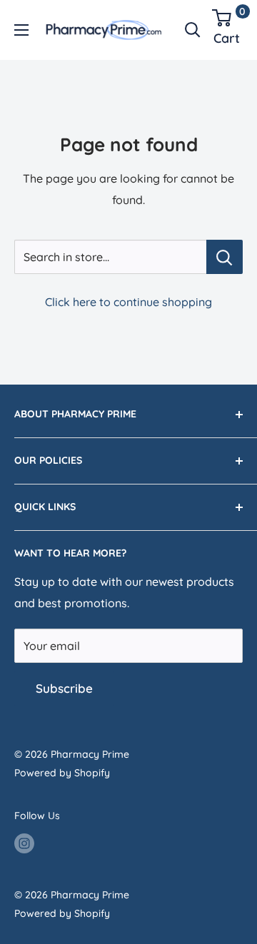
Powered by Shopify (62, 772)
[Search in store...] (224, 257)
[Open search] (193, 30)
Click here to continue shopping (128, 302)
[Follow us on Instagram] (24, 843)
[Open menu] (21, 30)
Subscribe (64, 688)
